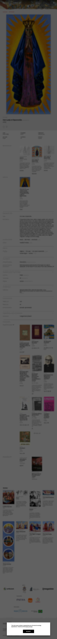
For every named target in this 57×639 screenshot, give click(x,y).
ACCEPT (28, 631)
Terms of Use (28, 626)
